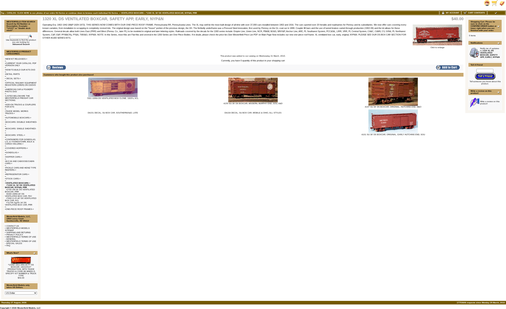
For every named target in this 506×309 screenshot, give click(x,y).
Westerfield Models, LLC (29, 308)
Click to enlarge (437, 47)
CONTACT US (12, 226)
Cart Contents (476, 13)
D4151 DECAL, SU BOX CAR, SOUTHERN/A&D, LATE (113, 113)
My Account (452, 13)
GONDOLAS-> (12, 152)
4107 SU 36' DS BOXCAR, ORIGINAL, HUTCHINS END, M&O (393, 107)
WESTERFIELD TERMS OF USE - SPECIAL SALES (20, 242)
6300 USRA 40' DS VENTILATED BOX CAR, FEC (18, 195)
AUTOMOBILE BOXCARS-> (18, 118)
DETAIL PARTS (13, 74)
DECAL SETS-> (13, 78)
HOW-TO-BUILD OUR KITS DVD (20, 70)
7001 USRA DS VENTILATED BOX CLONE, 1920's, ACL (113, 98)
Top (2, 13)
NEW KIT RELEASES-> (16, 59)
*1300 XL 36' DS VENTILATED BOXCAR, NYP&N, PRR (171, 13)
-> (18, 183)
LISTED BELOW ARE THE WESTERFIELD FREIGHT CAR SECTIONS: (19, 98)
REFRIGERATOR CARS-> (17, 174)
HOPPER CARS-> (14, 157)
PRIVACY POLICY (14, 235)
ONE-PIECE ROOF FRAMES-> (20, 209)
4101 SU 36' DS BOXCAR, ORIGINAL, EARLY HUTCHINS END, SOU (393, 134)
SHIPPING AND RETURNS (18, 232)
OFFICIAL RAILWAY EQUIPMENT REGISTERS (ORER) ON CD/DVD (21, 84)
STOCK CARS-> (13, 179)
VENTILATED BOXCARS (132, 13)
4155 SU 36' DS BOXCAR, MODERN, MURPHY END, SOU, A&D (253, 103)
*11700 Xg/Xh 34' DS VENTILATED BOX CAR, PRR (18, 204)
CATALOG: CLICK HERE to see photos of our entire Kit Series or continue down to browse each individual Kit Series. (63, 13)
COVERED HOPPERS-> (17, 148)
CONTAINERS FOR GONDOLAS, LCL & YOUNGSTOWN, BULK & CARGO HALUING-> (20, 141)
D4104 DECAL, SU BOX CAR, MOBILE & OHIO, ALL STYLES (253, 113)
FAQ (8, 245)
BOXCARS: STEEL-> (15, 135)
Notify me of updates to (490, 52)
